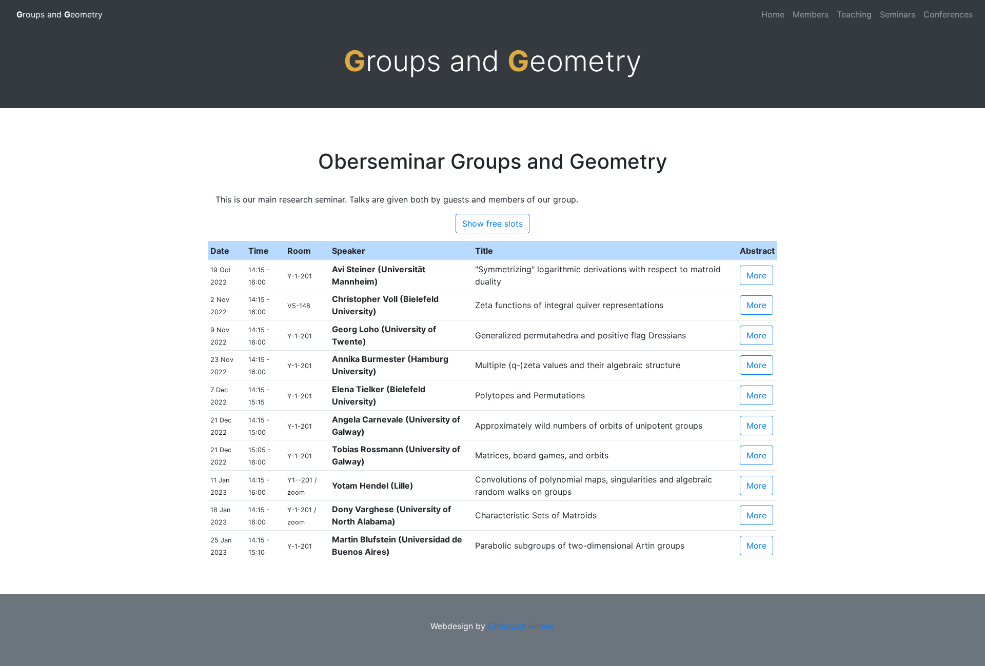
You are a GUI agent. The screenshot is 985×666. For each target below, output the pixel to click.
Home (772, 14)
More (756, 275)
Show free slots (492, 223)
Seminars (897, 14)
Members (811, 14)
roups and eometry (59, 14)
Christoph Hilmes (521, 626)
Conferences (948, 14)
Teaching (854, 14)
